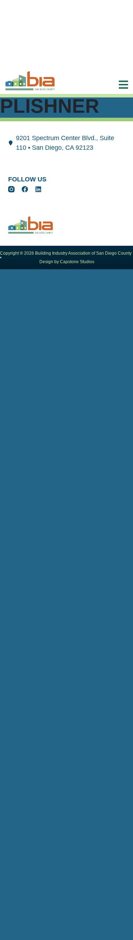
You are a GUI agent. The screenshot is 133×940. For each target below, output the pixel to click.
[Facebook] (25, 189)
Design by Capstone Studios (66, 261)
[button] (122, 85)
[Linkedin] (38, 189)
